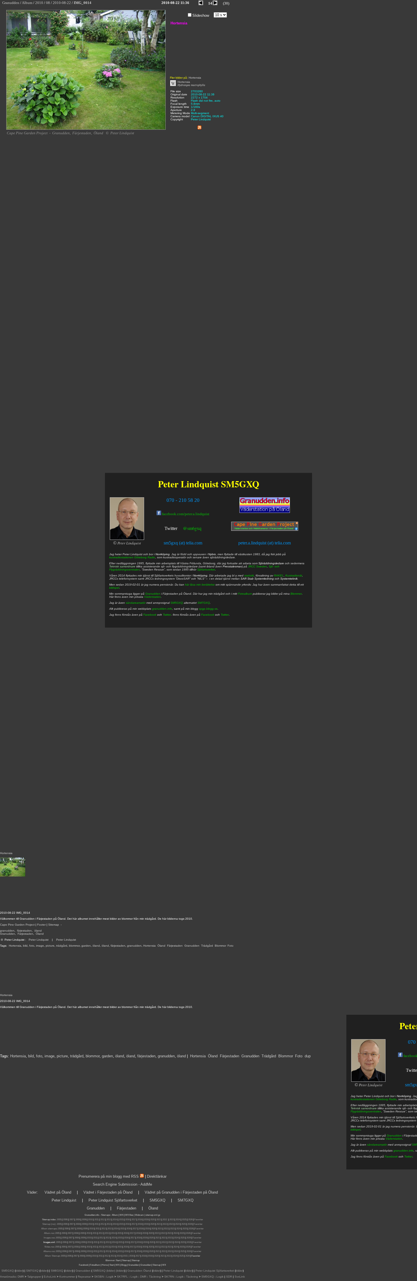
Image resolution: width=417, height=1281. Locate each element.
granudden (7, 930)
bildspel (356, 1129)
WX (122, 1215)
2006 (65, 1219)
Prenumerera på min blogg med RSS (109, 1176)
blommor (74, 945)
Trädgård (207, 945)
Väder (32, 1192)
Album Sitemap (52, 1256)
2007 (71, 1219)
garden (86, 945)
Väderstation (394, 1138)
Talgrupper (34, 1276)
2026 (190, 1219)
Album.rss (49, 1233)
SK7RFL (122, 1276)
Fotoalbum (245, 593)
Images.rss (49, 1237)
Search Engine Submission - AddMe (122, 1184)
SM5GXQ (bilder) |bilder (108, 1270)
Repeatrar (84, 1276)
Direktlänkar (157, 1176)
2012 (102, 1219)
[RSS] (199, 126)
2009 (84, 1219)
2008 (77, 1219)
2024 (178, 1219)
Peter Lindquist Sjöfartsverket (113, 1200)
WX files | (129, 1215)
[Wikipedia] (173, 85)
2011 (96, 1219)
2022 (165, 1219)
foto (31, 945)
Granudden (7, 933)
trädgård (61, 945)
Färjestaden (25, 933)
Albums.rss (48, 1251)
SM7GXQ (203, 602)
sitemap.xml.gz (153, 1215)
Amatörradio (8, 1276)
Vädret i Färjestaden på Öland (107, 1192)
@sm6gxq (192, 528)
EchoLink (50, 1276)
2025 (184, 1219)
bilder (19, 1270)
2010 (90, 1219)
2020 (152, 1219)
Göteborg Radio (386, 1099)
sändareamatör (377, 1144)
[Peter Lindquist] (368, 1080)
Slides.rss (49, 1247)
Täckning (155, 1276)
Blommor (220, 945)
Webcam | (140, 1215)
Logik (109, 1276)
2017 (133, 1219)
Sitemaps (105, 1215)
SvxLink (240, 1276)
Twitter (408, 1156)
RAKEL (279, 575)
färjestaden (24, 930)
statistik (249, 575)
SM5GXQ (240, 483)
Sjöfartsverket (206, 569)
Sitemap (53, 924)
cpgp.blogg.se (208, 608)
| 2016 (131, 1256)
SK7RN (169, 1276)
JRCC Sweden (257, 566)
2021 (158, 1219)
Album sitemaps (49, 1228)
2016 (127, 1219)
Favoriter (198, 1219)
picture (50, 945)
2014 (115, 1219)
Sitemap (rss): (49, 1224)
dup (308, 1056)
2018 (140, 1219)
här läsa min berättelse (200, 584)
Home (105, 1265)
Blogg (124, 1265)
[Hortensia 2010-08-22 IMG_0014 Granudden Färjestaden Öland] (86, 128)
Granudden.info (92, 1215)
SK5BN (99, 1276)
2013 (108, 1219)
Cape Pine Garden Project (17, 924)
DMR (21, 1276)
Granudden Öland (139, 1270)
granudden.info (403, 1150)
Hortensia (15, 945)
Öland (40, 933)
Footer (41, 924)
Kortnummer (67, 1276)
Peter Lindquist (39, 939)
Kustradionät (293, 575)
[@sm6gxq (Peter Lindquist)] (177, 529)
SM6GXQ (57, 1270)
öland (38, 930)
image (40, 945)
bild (25, 945)
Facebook (391, 1156)
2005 (59, 1219)
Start (118, 1260)
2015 (121, 1219)
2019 (146, 1219)
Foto (230, 945)
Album (115, 1215)
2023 (171, 1219)
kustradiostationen (363, 1099)
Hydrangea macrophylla (191, 85)
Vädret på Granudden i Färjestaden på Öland (181, 1192)
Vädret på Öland (58, 1192)
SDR (229, 1276)
